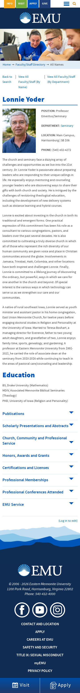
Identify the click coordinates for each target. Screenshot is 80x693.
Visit (21, 3)
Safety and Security (40, 647)
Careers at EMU (40, 640)
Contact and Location (40, 624)
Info (9, 3)
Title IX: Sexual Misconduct (40, 655)
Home (7, 64)
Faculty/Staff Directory (30, 64)
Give (45, 3)
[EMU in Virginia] (40, 13)
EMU (40, 663)
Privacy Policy (40, 671)
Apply (33, 3)
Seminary (67, 126)
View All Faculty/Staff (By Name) (29, 82)
